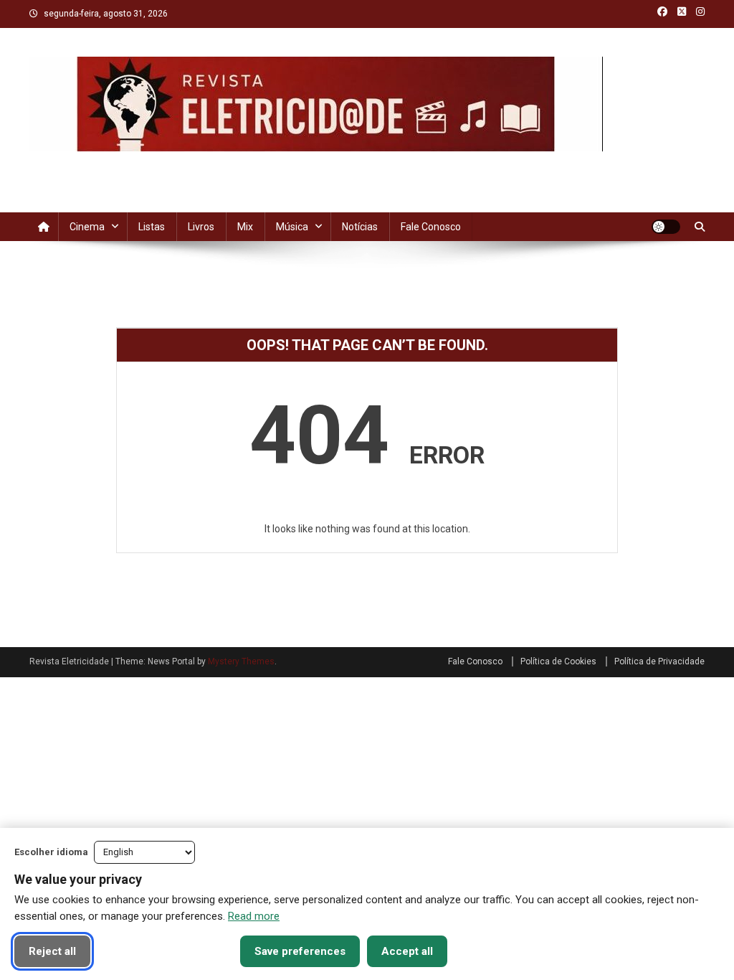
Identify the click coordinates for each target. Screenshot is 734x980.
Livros (201, 226)
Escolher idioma (51, 852)
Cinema (87, 226)
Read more (254, 916)
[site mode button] (666, 227)
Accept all (407, 951)
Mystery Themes (241, 661)
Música (292, 226)
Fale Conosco (431, 226)
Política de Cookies (558, 661)
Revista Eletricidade (132, 165)
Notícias (360, 226)
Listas (151, 226)
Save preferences (299, 951)
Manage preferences (165, 951)
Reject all (52, 951)
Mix (245, 226)
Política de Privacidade (659, 661)
